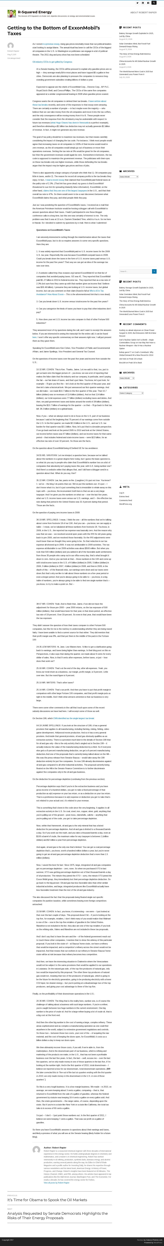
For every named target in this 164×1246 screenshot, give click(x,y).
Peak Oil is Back (135, 359)
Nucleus (140, 1240)
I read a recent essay (54, 180)
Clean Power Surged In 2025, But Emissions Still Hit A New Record (137, 333)
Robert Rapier (13, 51)
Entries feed (124, 497)
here (35, 337)
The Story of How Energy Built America (135, 54)
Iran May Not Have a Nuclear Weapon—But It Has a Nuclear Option (137, 345)
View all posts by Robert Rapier (56, 1183)
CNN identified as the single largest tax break (73, 718)
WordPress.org (125, 504)
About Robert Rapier (143, 12)
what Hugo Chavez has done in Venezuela (70, 123)
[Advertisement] (72, 595)
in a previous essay (50, 44)
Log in (121, 493)
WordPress (157, 1243)
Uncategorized (13, 58)
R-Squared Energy (35, 12)
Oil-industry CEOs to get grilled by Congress (52, 62)
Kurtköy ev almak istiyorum (130, 330)
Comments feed (125, 500)
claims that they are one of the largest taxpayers (65, 191)
